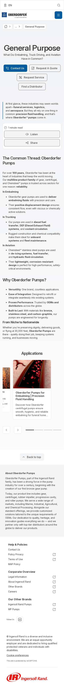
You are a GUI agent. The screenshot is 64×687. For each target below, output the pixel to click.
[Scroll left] (6, 430)
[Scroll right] (18, 430)
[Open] (58, 15)
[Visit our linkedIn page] (20, 619)
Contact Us (14, 549)
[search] (59, 5)
